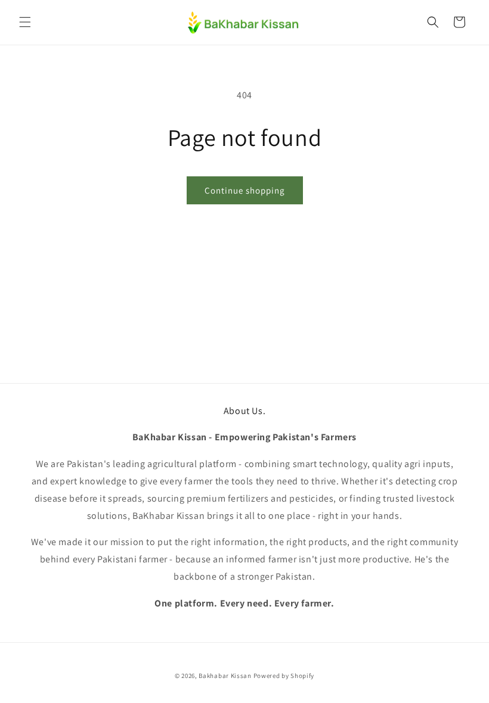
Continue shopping (245, 190)
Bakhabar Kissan (225, 675)
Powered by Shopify (284, 675)
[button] (25, 22)
